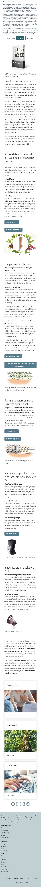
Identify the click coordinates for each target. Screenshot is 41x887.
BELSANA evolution (12, 229)
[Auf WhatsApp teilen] (21, 806)
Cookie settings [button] (11, 38)
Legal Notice (8, 878)
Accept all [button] (20, 38)
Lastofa (2, 848)
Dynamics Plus (11, 534)
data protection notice (30, 28)
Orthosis (3, 835)
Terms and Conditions (19, 878)
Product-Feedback (5, 871)
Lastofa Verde (10, 222)
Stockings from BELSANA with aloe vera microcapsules (20, 364)
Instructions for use (5, 837)
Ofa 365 (3, 856)
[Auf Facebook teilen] (13, 806)
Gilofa (2, 853)
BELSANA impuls (11, 439)
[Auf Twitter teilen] (24, 806)
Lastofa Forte (10, 431)
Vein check (3, 867)
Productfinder (4, 869)
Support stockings (5, 833)
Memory (3, 844)
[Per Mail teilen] (17, 806)
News (2, 864)
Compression (4, 828)
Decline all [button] (30, 38)
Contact (3, 862)
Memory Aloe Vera (12, 356)
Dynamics (3, 846)
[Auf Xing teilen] (28, 806)
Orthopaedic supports (6, 830)
